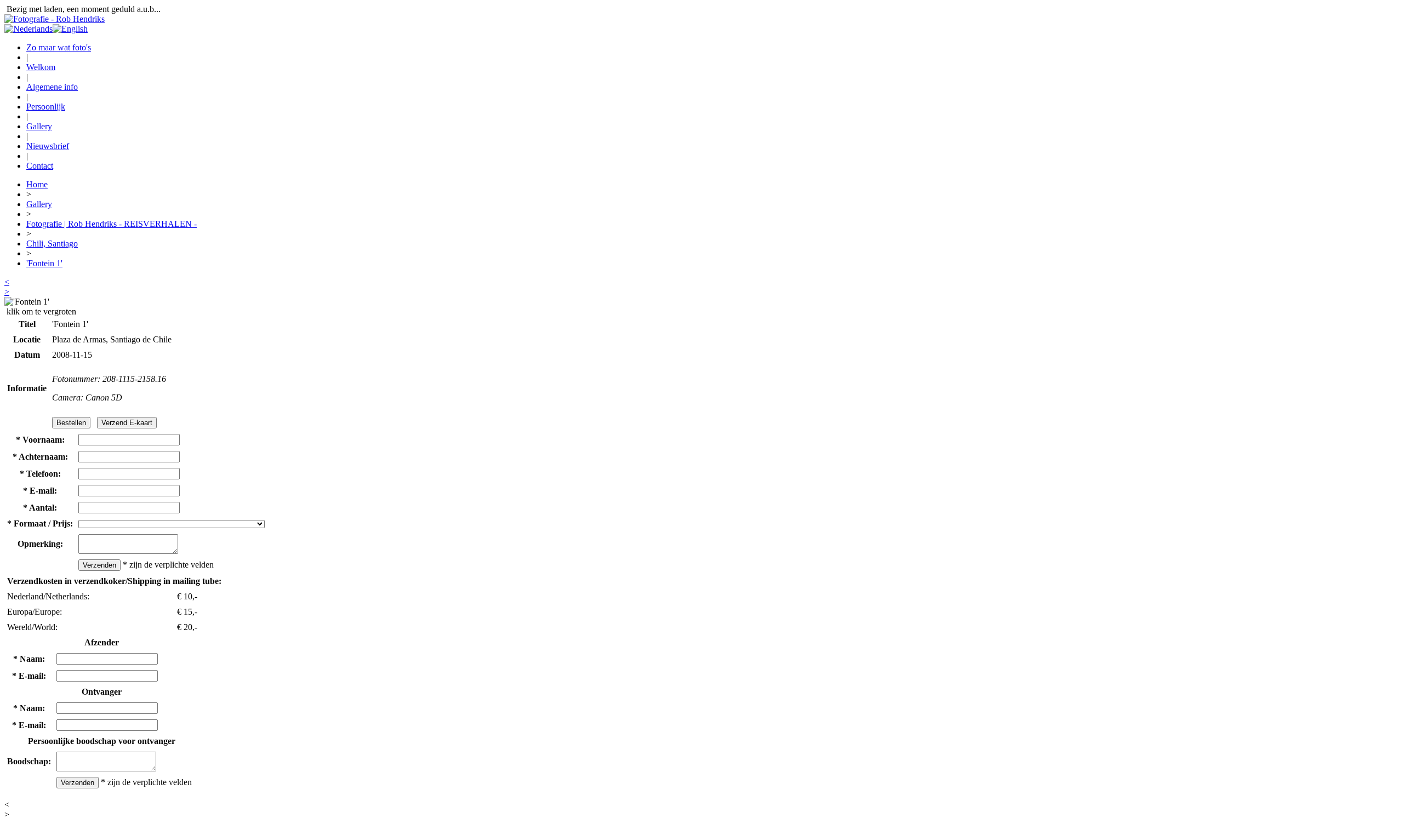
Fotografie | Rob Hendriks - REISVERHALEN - (111, 223)
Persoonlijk (45, 106)
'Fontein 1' (44, 263)
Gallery (39, 126)
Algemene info (52, 86)
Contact (39, 165)
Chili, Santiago (52, 243)
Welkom (40, 67)
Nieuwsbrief (47, 146)
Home (37, 184)
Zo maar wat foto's (58, 47)
